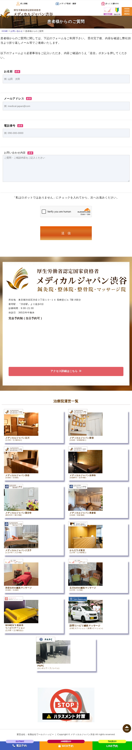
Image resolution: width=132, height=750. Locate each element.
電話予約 (21, 745)
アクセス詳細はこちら (64, 370)
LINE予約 (112, 746)
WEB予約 (68, 746)
